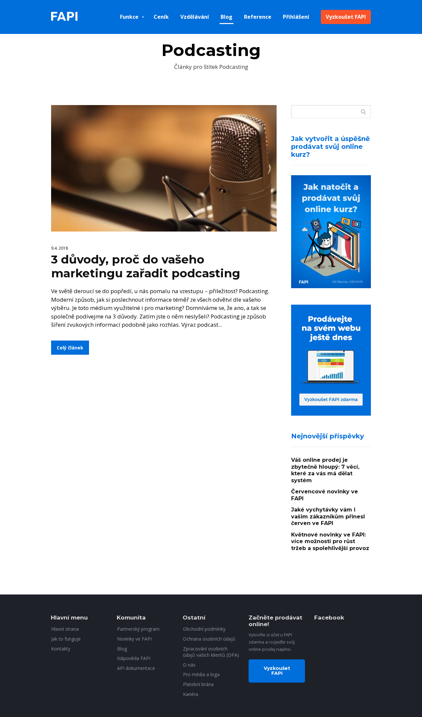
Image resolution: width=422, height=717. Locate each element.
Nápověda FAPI (133, 658)
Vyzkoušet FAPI (346, 16)
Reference (257, 16)
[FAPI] (64, 17)
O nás (189, 665)
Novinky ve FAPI (134, 639)
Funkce (129, 16)
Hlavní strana (65, 629)
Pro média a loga (201, 674)
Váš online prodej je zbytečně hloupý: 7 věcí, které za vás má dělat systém (325, 470)
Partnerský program (138, 629)
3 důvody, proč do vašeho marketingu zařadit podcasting (145, 266)
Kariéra (190, 694)
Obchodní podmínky (204, 629)
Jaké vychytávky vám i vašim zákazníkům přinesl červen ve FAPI (328, 516)
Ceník (161, 16)
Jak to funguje (66, 639)
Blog (226, 16)
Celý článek (70, 348)
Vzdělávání (194, 16)
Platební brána (198, 684)
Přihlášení (296, 16)
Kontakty (60, 649)
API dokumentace (136, 668)
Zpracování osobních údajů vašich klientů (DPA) (211, 652)
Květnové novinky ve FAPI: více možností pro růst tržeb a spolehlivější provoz (330, 541)
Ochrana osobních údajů (209, 639)
